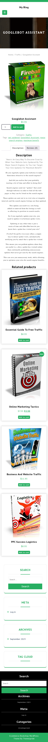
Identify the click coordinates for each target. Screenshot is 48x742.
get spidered (14, 137)
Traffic (18, 55)
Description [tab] (18, 148)
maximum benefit (31, 140)
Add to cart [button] (24, 340)
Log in (13, 612)
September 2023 (18, 639)
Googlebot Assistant (30, 137)
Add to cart (18, 127)
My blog (24, 7)
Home (10, 55)
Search (25, 586)
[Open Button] (4, 12)
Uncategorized (24, 728)
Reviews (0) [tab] (32, 148)
